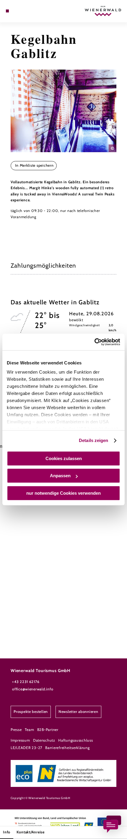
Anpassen (60, 475)
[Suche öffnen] (25, 10)
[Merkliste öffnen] (21, 10)
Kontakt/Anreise (31, 832)
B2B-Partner (47, 729)
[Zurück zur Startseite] (103, 11)
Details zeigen (93, 440)
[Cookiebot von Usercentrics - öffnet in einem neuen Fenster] (94, 342)
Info (6, 832)
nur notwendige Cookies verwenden (63, 493)
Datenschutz (44, 740)
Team (29, 729)
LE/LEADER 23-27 (26, 747)
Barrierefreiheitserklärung (67, 747)
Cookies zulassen (63, 458)
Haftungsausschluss (75, 740)
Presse (16, 729)
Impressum (20, 740)
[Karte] (16, 10)
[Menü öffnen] (7, 10)
